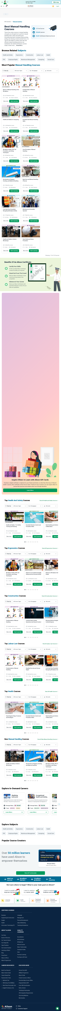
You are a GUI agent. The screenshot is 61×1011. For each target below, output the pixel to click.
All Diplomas (20, 942)
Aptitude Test (6, 980)
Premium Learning (21, 954)
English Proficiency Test (8, 987)
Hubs (18, 952)
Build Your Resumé (5, 970)
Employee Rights (13, 59)
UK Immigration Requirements (26, 993)
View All (47, 739)
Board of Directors (5, 937)
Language (19, 915)
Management (20, 917)
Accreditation (20, 937)
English (3, 920)
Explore (1, 6)
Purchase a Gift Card (22, 957)
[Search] (2, 5)
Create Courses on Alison (25, 977)
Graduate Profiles (21, 949)
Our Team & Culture (6, 940)
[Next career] (59, 803)
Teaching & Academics (22, 925)
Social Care (51, 59)
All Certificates (20, 939)
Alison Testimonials (21, 947)
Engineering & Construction (7, 917)
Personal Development (22, 920)
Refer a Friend (22, 987)
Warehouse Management (28, 59)
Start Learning (14, 101)
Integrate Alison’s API (24, 982)
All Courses (7, 21)
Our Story (3, 935)
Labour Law (40, 55)
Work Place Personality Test (9, 985)
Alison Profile (22, 975)
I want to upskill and (12, 891)
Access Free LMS (23, 970)
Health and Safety (8, 55)
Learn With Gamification (24, 985)
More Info (5, 101)
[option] (14, 525)
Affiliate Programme (23, 972)
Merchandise (22, 998)
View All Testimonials (31, 873)
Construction (29, 55)
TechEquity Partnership (24, 990)
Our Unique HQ (4, 942)
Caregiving (41, 59)
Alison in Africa (5, 957)
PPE (4, 59)
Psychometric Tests (6, 977)
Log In (57, 6)
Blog (2, 952)
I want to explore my (50, 891)
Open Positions (5, 945)
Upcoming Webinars (23, 995)
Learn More (30, 490)
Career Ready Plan (5, 975)
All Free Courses (21, 944)
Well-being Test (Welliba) (8, 982)
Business (3, 915)
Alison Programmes (6, 960)
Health (48, 55)
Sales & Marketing (21, 922)
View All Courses (48, 500)
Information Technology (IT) (8, 925)
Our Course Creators (6, 947)
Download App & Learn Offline (26, 980)
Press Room (4, 955)
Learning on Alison (5, 950)
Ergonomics (19, 55)
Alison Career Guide (6, 972)
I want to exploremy (29, 891)
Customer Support (22, 1008)
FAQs (19, 1006)
